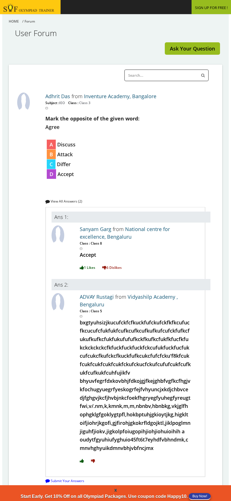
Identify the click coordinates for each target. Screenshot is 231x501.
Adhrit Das (58, 96)
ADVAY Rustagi (97, 296)
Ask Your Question (192, 48)
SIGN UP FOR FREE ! (211, 7)
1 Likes (89, 267)
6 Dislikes (114, 267)
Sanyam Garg (96, 229)
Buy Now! (199, 496)
